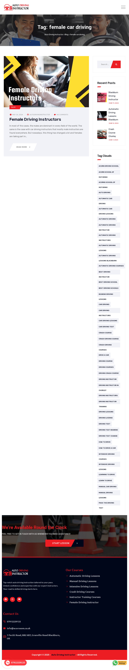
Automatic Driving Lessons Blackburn (114, 114)
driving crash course (109, 373)
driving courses (106, 367)
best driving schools (108, 288)
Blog (13, 107)
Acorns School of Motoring (107, 183)
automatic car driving (105, 199)
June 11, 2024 (114, 103)
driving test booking (108, 430)
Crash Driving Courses (105, 345)
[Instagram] (12, 599)
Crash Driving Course (109, 339)
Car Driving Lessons (108, 321)
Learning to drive (107, 474)
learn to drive (105, 480)
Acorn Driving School (109, 166)
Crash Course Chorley (112, 132)
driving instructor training (108, 402)
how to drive (104, 442)
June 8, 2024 (113, 123)
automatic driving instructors (107, 236)
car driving (104, 304)
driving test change (108, 436)
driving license (106, 418)
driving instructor (108, 379)
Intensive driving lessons (107, 465)
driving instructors (108, 395)
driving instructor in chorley (109, 386)
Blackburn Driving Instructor (113, 96)
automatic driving (107, 219)
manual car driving (107, 487)
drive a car (104, 355)
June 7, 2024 (113, 140)
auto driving (104, 192)
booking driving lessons (106, 295)
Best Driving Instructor (104, 272)
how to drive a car (107, 448)
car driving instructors (105, 311)
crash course (105, 333)
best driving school (108, 282)
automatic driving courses (111, 266)
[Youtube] (19, 599)
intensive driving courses (107, 455)
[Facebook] (5, 599)
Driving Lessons (106, 412)
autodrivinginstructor (40, 115)
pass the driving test (106, 503)
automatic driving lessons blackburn (108, 256)
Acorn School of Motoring (106, 173)
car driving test (106, 327)
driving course (105, 361)
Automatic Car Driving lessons (106, 209)
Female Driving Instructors (35, 119)
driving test (104, 424)
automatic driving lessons (107, 246)
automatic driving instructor (107, 226)
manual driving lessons (106, 493)
